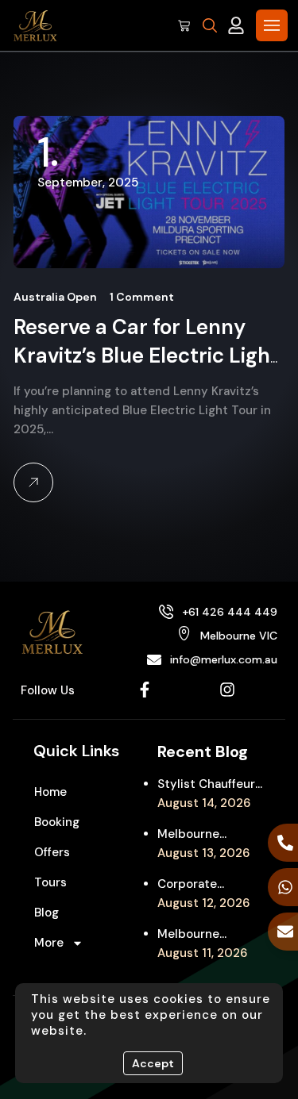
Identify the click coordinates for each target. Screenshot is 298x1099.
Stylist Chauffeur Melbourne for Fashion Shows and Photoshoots (206, 785)
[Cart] (184, 25)
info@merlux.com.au (223, 659)
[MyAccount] (236, 25)
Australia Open (55, 297)
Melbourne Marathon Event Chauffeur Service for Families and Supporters (208, 934)
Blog (46, 912)
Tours (50, 882)
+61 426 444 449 (229, 612)
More (49, 943)
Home (50, 792)
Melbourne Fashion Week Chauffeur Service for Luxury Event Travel (208, 834)
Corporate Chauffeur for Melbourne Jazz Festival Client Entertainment (202, 884)
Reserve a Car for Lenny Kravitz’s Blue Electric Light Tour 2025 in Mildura (146, 355)
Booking (56, 822)
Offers (52, 852)
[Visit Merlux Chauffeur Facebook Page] (145, 689)
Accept (153, 1063)
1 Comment (142, 297)
